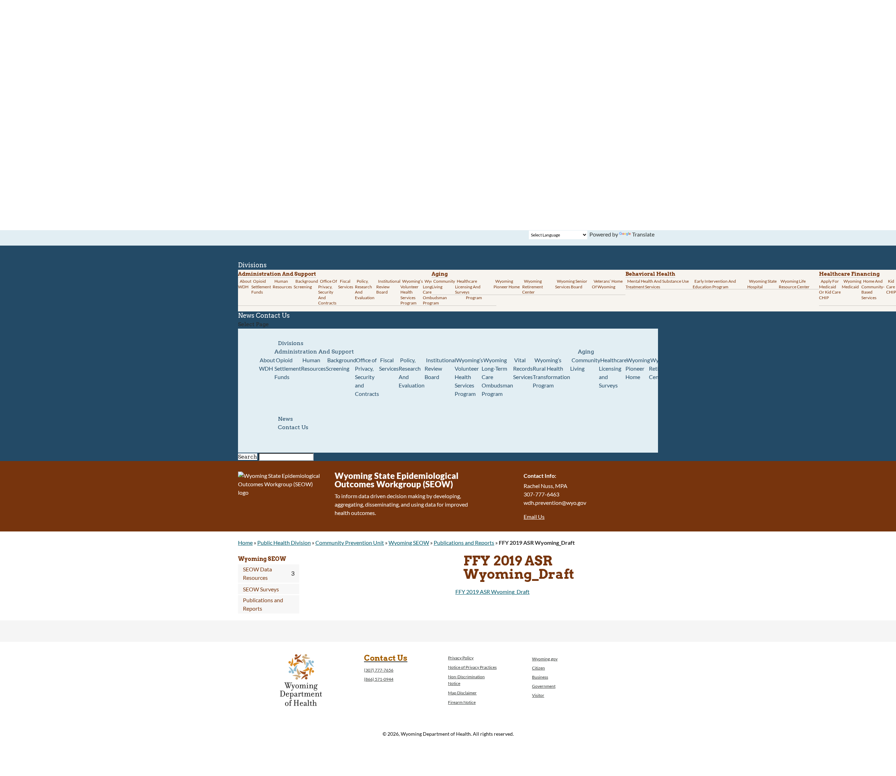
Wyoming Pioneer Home (506, 284)
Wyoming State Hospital (762, 284)
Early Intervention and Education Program (714, 284)
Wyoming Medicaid (851, 284)
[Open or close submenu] (293, 573)
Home (245, 542)
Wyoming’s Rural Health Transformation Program (551, 373)
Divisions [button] (290, 343)
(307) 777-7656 (378, 670)
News (285, 419)
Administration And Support (314, 351)
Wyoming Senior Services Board (571, 284)
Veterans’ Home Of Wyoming (607, 284)
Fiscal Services (345, 284)
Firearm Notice (462, 702)
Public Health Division (284, 542)
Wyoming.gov (545, 658)
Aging (440, 274)
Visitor (538, 695)
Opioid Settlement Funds (287, 368)
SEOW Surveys (261, 589)
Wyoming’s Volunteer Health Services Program (411, 292)
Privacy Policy (461, 657)
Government (543, 686)
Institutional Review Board (388, 287)
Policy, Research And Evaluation (364, 289)
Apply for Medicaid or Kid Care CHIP (830, 289)
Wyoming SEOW (408, 542)
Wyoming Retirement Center (532, 287)
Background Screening (306, 284)
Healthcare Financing (849, 274)
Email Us (534, 516)
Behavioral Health (650, 274)
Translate (643, 234)
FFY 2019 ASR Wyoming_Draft (492, 591)
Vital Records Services (523, 368)
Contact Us (273, 315)
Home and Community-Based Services (872, 289)
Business (540, 677)
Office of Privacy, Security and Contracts (327, 292)
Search (247, 456)
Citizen (538, 668)
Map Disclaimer (462, 692)
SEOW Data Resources (257, 573)
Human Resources (282, 284)
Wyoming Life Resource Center (794, 284)
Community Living (443, 284)
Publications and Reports (464, 542)
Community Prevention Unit (349, 542)
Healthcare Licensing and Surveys (468, 287)
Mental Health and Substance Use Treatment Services (657, 284)
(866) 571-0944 (378, 679)
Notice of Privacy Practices (472, 667)
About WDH (267, 364)
